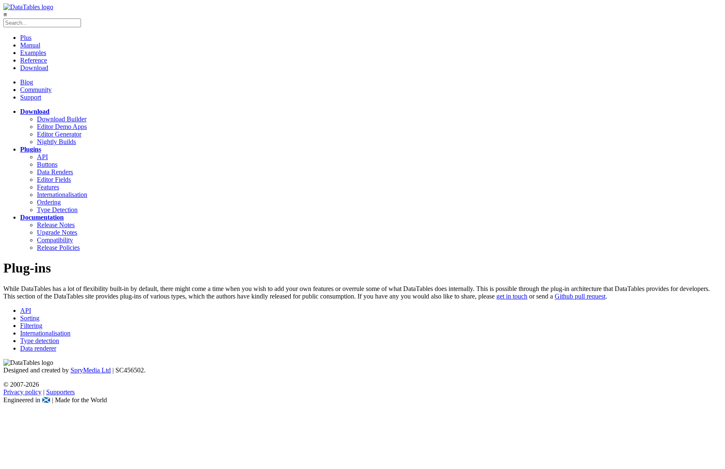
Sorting (29, 318)
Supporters (60, 392)
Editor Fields (54, 179)
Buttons (47, 164)
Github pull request (580, 296)
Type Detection (57, 209)
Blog (26, 82)
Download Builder (61, 119)
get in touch (511, 296)
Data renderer (38, 348)
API (42, 156)
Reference (33, 60)
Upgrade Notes (57, 232)
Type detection (39, 340)
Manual (30, 45)
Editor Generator (59, 134)
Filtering (31, 325)
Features (48, 187)
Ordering (49, 202)
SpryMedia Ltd (90, 370)
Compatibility (55, 240)
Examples (33, 52)
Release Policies (58, 247)
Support (30, 97)
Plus (25, 37)
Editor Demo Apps (62, 126)
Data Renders (55, 172)
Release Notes (56, 224)
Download (34, 67)
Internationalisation (62, 194)
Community (36, 89)
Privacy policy (22, 392)
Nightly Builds (56, 141)
